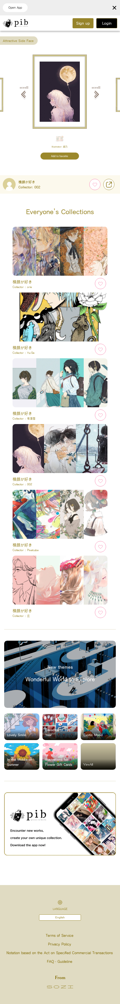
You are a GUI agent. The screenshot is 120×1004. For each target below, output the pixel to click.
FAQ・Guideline (59, 961)
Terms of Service (59, 935)
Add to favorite (59, 156)
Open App (15, 7)
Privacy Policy (59, 944)
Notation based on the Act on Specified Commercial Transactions (59, 953)
